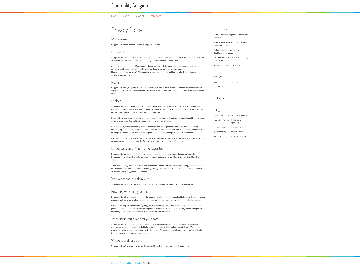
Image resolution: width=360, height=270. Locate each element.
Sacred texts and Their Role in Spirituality (231, 65)
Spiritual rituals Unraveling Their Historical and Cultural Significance (231, 43)
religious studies (220, 127)
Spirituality (218, 136)
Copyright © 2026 (118, 263)
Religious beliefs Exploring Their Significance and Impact (227, 51)
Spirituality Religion (129, 5)
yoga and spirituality (239, 136)
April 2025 (217, 82)
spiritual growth (237, 127)
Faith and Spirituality (239, 115)
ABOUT (126, 16)
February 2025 (219, 86)
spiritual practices (238, 131)
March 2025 (235, 82)
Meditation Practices (221, 120)
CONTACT (140, 16)
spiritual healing (220, 131)
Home (113, 16)
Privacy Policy (158, 16)
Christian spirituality (221, 115)
